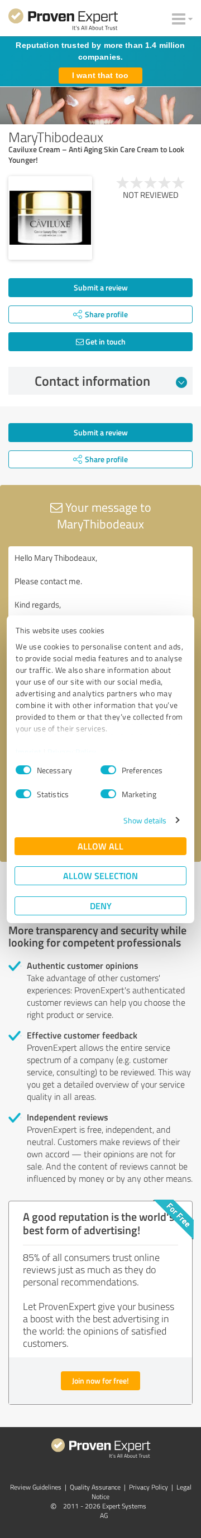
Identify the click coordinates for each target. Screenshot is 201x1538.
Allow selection (100, 875)
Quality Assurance (95, 1487)
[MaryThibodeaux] (50, 218)
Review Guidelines (35, 1487)
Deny (101, 905)
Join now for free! (100, 1380)
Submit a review (101, 287)
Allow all (100, 846)
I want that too (100, 75)
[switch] (108, 769)
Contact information (92, 380)
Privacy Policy (71, 751)
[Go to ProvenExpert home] (63, 21)
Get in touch (105, 341)
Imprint (29, 751)
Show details (144, 820)
